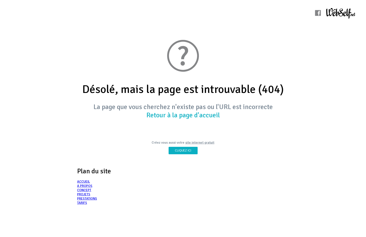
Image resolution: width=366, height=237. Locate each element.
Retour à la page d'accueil (183, 115)
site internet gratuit (199, 142)
